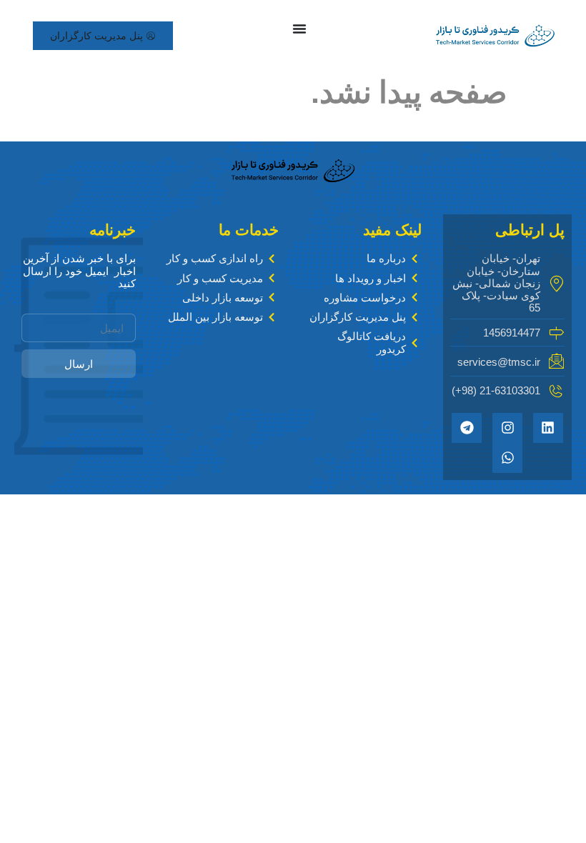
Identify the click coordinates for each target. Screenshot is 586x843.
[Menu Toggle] (299, 28)
